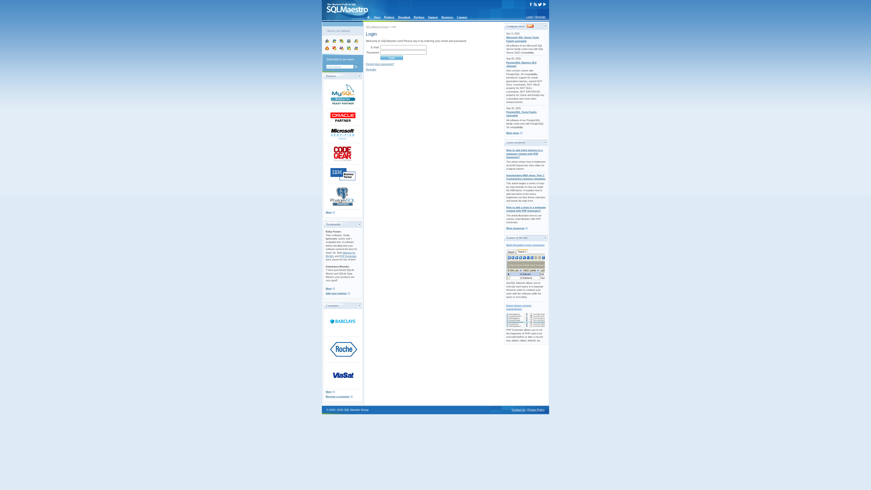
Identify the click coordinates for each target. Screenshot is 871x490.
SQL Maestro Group (377, 26)
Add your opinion (336, 293)
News (377, 17)
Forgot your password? (380, 64)
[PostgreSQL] (349, 42)
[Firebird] (327, 50)
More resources (515, 228)
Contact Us (518, 410)
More (329, 212)
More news (512, 133)
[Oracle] (334, 50)
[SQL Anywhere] (341, 50)
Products (389, 17)
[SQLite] (356, 42)
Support (433, 17)
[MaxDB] (356, 50)
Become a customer (338, 396)
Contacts (462, 17)
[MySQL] (334, 42)
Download (404, 17)
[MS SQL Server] (341, 42)
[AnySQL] (327, 42)
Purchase (419, 17)
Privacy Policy (536, 410)
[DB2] (349, 50)
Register (540, 17)
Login (529, 17)
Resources (447, 17)
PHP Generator (348, 256)
